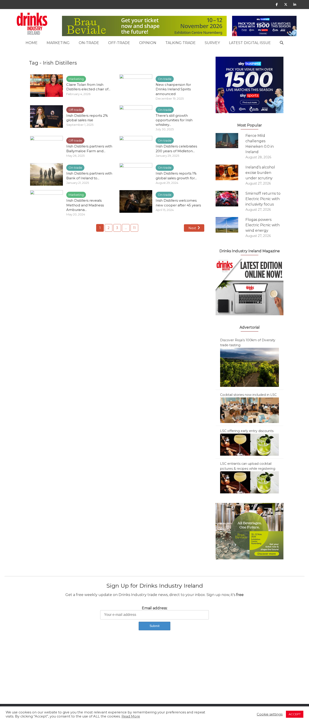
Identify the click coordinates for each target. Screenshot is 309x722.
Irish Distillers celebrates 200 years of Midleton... (176, 148)
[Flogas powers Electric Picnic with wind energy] (230, 225)
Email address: (154, 608)
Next (192, 228)
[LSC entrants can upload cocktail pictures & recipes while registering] (249, 482)
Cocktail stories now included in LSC (248, 395)
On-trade (89, 43)
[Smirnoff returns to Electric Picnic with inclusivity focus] (230, 198)
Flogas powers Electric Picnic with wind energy (262, 225)
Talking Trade (180, 43)
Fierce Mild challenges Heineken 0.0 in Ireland (259, 143)
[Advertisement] (135, 672)
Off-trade (119, 43)
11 (134, 228)
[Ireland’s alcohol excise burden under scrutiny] (230, 172)
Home (32, 43)
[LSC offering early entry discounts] (249, 444)
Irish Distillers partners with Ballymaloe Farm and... (89, 148)
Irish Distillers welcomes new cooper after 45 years (179, 202)
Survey (212, 43)
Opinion (147, 43)
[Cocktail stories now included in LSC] (249, 410)
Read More (130, 716)
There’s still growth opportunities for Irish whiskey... (174, 120)
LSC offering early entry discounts (246, 431)
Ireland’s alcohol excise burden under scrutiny (260, 172)
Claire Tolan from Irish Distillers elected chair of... (88, 86)
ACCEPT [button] (295, 714)
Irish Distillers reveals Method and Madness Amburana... (85, 205)
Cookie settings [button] (270, 714)
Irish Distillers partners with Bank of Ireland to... (89, 175)
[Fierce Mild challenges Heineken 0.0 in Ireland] (230, 140)
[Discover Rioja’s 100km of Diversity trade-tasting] (249, 367)
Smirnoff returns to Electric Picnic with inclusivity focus (262, 198)
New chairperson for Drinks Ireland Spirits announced (173, 89)
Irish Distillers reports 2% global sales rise (87, 117)
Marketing (58, 43)
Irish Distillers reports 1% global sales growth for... (176, 175)
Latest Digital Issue (250, 43)
